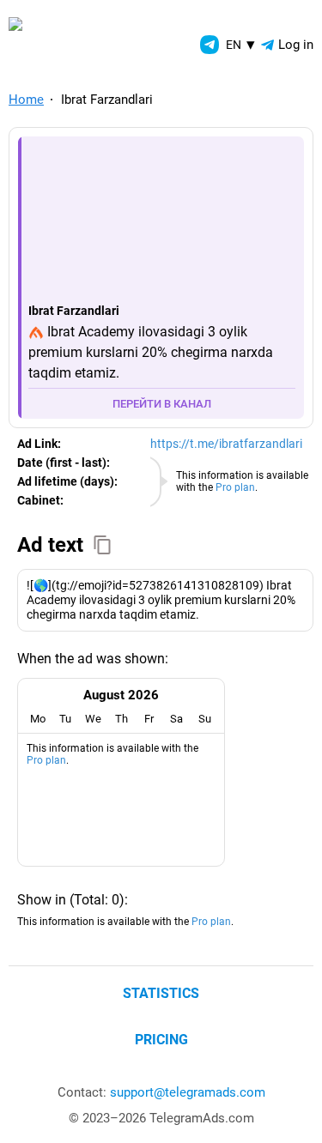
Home (26, 99)
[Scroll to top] (290, 1111)
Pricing (161, 1039)
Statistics (161, 993)
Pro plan (235, 487)
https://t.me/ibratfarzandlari (226, 444)
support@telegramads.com (187, 1092)
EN (240, 44)
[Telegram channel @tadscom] (209, 44)
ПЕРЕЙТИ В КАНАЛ (161, 403)
